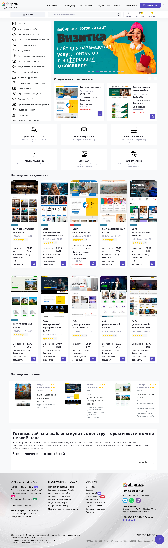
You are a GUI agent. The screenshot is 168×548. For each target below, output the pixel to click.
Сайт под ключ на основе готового (26, 493)
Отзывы (89, 490)
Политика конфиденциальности (23, 542)
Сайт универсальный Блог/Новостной (141, 324)
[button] (89, 71)
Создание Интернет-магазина (24, 513)
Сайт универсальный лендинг (111, 324)
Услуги (117, 5)
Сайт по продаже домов (145, 396)
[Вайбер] (139, 500)
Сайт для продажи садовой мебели (141, 88)
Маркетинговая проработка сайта (63, 509)
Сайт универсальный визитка (141, 232)
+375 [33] (133, 491)
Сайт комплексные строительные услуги (46, 398)
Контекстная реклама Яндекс (61, 487)
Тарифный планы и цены (22, 487)
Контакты (90, 512)
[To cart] (100, 113)
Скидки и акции (93, 496)
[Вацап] (132, 500)
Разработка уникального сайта (24, 510)
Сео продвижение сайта (59, 493)
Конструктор (69, 5)
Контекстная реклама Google (61, 490)
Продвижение (103, 5)
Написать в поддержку (96, 509)
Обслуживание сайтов (21, 516)
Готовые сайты (53, 5)
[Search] (119, 14)
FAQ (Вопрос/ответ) (94, 505)
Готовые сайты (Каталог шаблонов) (26, 490)
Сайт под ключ (86, 5)
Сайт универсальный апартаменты (81, 324)
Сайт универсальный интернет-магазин (53, 232)
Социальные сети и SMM (59, 496)
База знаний (91, 493)
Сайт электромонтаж (90, 87)
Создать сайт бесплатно (21, 499)
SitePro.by (15, 535)
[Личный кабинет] (163, 5)
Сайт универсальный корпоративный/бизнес (95, 399)
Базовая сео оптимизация (59, 499)
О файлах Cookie (44, 542)
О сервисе (90, 487)
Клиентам (130, 5)
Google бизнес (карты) (58, 505)
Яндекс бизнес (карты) (58, 502)
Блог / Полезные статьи (96, 502)
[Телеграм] (125, 500)
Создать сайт (151, 5)
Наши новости (92, 499)
